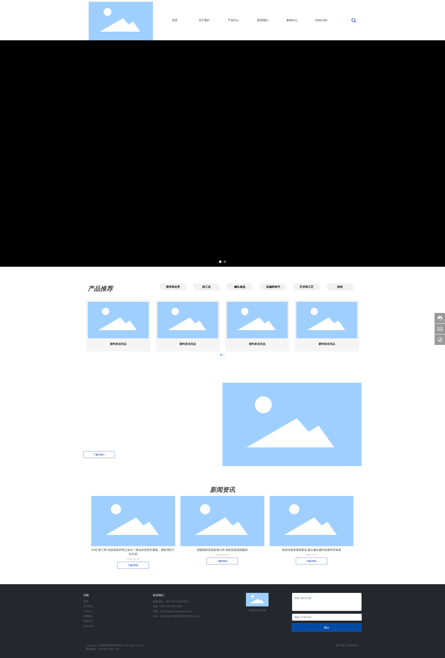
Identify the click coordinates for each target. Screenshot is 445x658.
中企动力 (103, 649)
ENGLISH (88, 625)
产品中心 (88, 611)
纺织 (340, 286)
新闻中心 (88, 620)
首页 (85, 601)
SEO (117, 649)
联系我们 (88, 616)
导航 (86, 595)
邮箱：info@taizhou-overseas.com (172, 611)
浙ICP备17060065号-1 (347, 645)
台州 (111, 649)
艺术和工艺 (307, 286)
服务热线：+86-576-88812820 (170, 601)
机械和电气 (273, 286)
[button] (220, 261)
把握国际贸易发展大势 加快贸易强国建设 (222, 549)
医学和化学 (173, 286)
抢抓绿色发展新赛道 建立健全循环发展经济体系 (311, 549)
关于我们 (88, 606)
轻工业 (206, 286)
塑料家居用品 (118, 343)
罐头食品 (239, 286)
